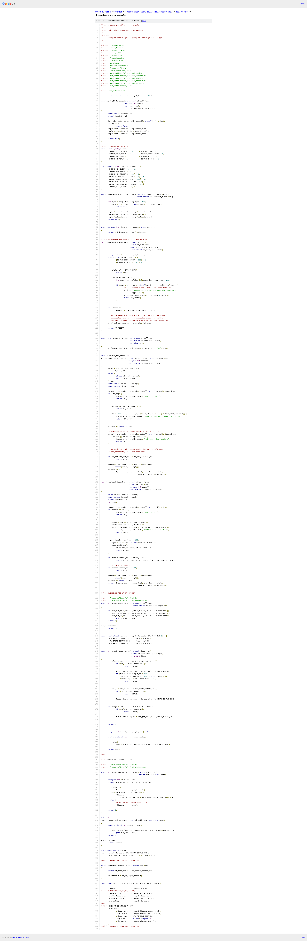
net (177, 11)
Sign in (302, 4)
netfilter (185, 11)
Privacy (21, 937)
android (99, 11)
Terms (27, 937)
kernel (108, 11)
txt (296, 937)
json (303, 937)
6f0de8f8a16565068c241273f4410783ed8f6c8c (147, 11)
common (117, 11)
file (144, 21)
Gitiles (14, 937)
